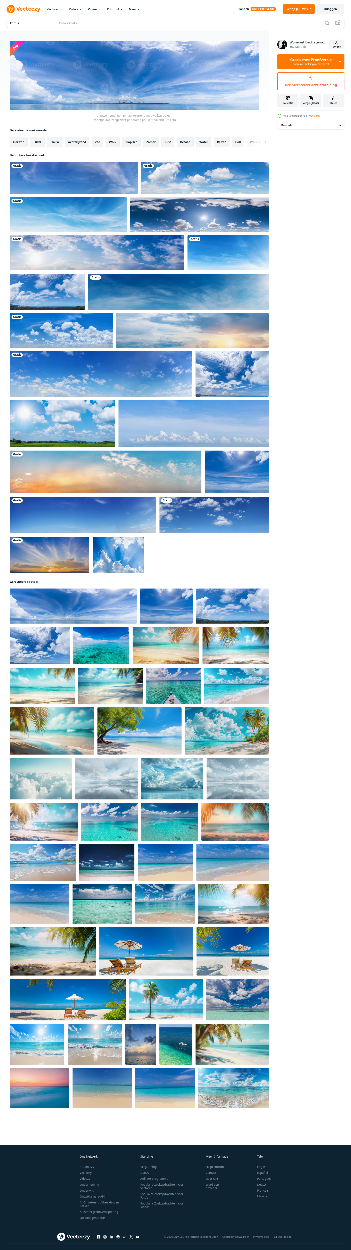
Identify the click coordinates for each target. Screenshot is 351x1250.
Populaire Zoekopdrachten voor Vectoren (161, 1186)
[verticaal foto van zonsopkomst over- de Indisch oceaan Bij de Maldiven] (140, 1043)
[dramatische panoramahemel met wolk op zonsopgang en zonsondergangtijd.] (105, 472)
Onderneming (89, 1184)
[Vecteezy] (23, 9)
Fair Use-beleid (282, 1237)
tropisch (131, 142)
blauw (54, 142)
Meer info (286, 125)
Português (264, 1179)
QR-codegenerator (92, 1218)
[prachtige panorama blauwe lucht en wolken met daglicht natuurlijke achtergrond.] (193, 423)
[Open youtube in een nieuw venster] (137, 1236)
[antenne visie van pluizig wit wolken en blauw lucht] (41, 778)
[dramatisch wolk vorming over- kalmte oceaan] (172, 778)
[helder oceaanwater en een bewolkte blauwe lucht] (102, 904)
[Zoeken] (327, 22)
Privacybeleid (261, 1237)
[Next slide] (262, 142)
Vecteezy (86, 1173)
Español (262, 1173)
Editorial (113, 9)
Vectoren (53, 9)
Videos (92, 9)
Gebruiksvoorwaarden (236, 1237)
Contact (211, 1173)
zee (97, 142)
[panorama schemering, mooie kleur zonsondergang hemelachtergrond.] (49, 555)
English (262, 1167)
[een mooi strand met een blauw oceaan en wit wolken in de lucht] (233, 1088)
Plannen (243, 9)
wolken (255, 142)
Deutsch (262, 1184)
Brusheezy (87, 1167)
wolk (112, 142)
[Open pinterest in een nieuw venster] (118, 1236)
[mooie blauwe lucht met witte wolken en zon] (192, 330)
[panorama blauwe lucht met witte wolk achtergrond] (61, 330)
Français (263, 1190)
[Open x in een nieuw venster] (131, 1236)
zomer (151, 142)
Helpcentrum (215, 1167)
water (203, 142)
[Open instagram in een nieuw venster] (105, 1236)
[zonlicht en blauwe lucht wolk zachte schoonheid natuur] (118, 555)
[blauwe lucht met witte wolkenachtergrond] (68, 214)
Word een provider (212, 1186)
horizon (18, 142)
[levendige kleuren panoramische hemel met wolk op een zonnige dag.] (214, 515)
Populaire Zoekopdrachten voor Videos (161, 1205)
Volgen (337, 46)
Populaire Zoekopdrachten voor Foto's (161, 1195)
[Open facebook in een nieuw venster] (98, 1236)
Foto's (73, 9)
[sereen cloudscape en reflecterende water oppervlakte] (238, 778)
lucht (37, 142)
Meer (132, 9)
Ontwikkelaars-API (92, 1196)
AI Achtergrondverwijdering (99, 1212)
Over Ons (212, 1179)
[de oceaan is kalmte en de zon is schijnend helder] (37, 1043)
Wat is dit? (314, 115)
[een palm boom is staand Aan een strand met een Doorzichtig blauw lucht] (166, 999)
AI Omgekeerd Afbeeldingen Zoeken (99, 1204)
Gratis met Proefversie (311, 61)
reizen (221, 142)
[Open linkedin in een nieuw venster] (111, 1236)
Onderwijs (87, 1190)
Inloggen (330, 9)
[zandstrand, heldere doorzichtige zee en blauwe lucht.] (106, 862)
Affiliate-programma (154, 1179)
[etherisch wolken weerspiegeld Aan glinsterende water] (106, 778)
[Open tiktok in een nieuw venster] (124, 1236)
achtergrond (77, 142)
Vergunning (148, 1167)
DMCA (144, 1173)
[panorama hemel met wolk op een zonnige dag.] (74, 178)
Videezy (85, 1179)
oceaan (185, 142)
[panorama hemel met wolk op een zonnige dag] (101, 374)
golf (238, 142)
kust (168, 142)
